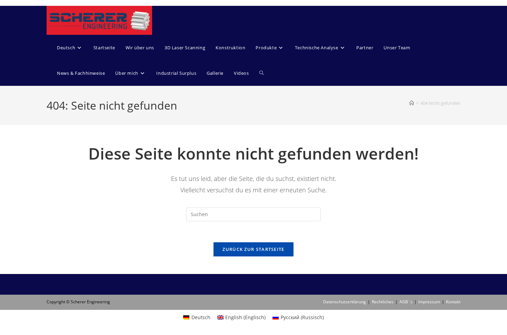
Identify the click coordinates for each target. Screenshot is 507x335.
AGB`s (405, 302)
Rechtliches (383, 302)
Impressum (429, 302)
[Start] (411, 103)
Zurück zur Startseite (253, 249)
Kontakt (453, 302)
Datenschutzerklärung (344, 302)
